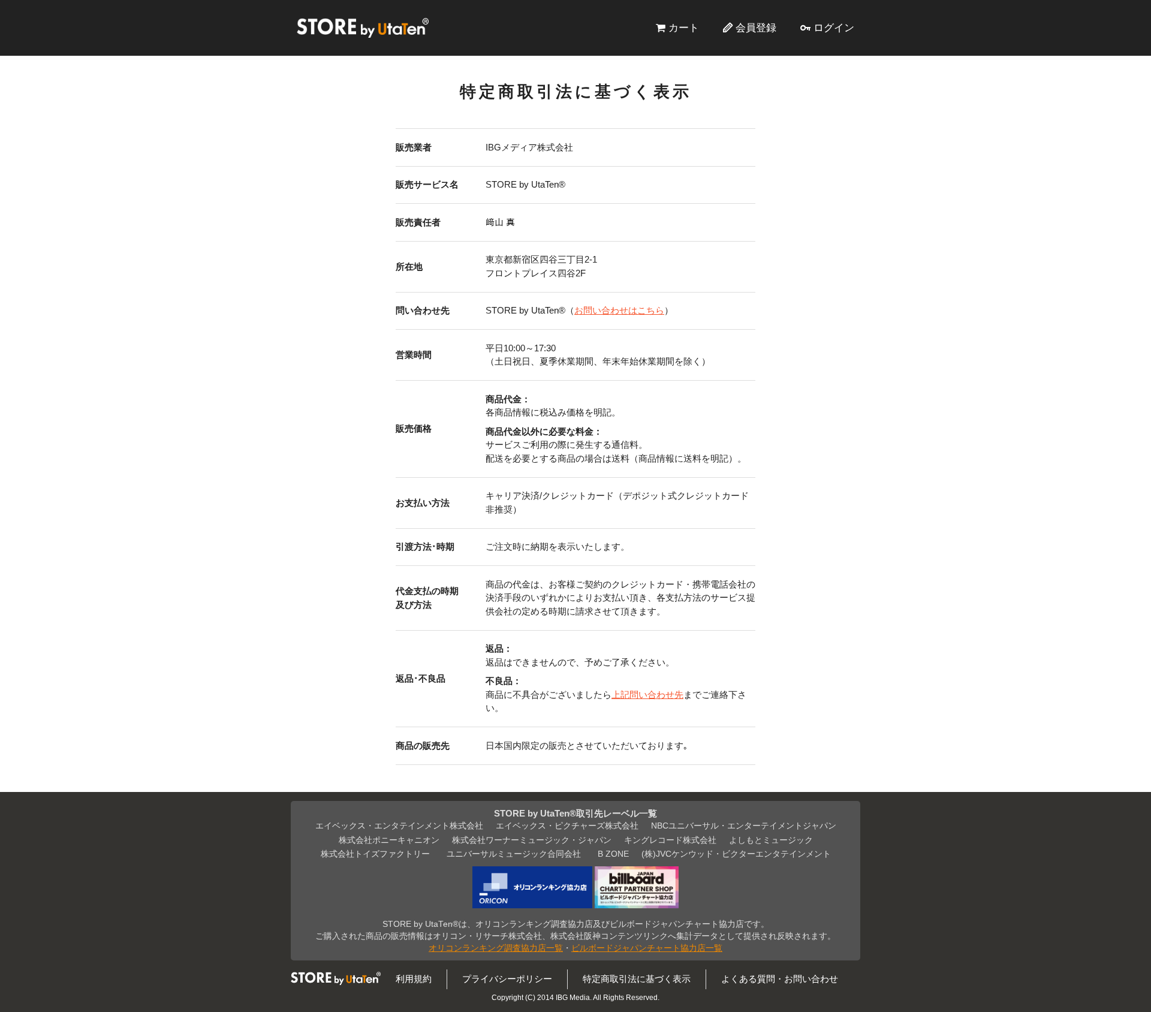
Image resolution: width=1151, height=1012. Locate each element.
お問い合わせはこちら (619, 310)
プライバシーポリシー (507, 979)
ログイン (833, 27)
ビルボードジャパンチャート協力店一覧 (646, 948)
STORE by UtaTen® (363, 28)
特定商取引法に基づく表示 (637, 979)
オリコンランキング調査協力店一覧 (496, 948)
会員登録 (756, 27)
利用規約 (414, 979)
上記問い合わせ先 (647, 694)
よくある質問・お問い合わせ (779, 979)
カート (683, 27)
